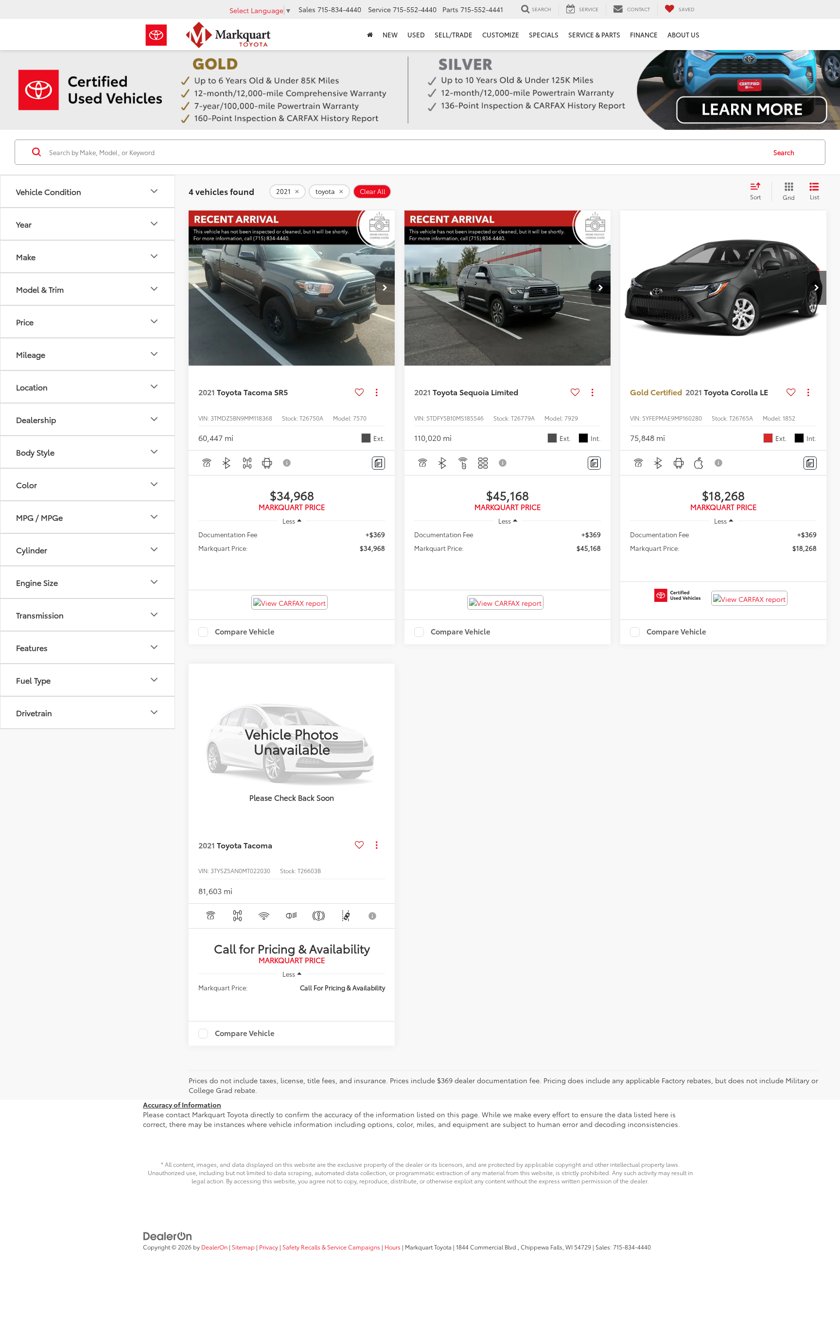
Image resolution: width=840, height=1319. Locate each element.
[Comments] (378, 463)
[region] (291, 545)
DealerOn (214, 1247)
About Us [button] (683, 34)
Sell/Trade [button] (453, 34)
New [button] (390, 34)
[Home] (370, 34)
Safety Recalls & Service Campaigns (331, 1247)
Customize (500, 34)
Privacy (268, 1247)
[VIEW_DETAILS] (292, 741)
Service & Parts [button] (594, 34)
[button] (385, 288)
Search (783, 152)
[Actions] (376, 392)
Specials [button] (544, 34)
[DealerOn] (167, 1235)
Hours (393, 1247)
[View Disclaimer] (287, 463)
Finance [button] (644, 34)
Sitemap (243, 1247)
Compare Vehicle (245, 632)
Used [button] (416, 34)
